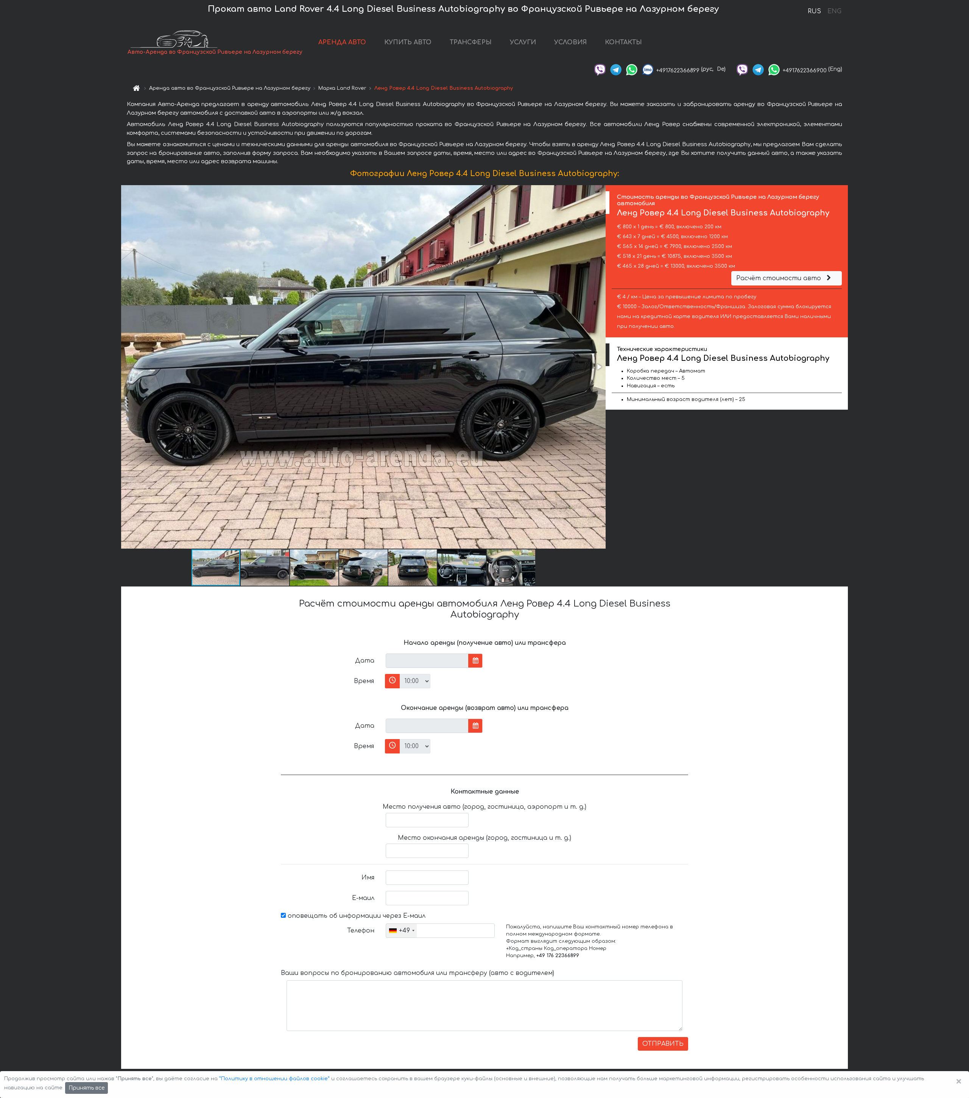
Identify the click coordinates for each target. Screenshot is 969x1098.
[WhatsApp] (632, 69)
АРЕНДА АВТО (342, 42)
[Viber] (600, 69)
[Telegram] (616, 69)
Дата (364, 660)
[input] (427, 660)
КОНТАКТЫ (623, 42)
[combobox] (401, 930)
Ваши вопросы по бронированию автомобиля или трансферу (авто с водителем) (417, 973)
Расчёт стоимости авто (779, 278)
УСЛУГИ (523, 42)
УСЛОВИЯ (570, 42)
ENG (834, 11)
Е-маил (363, 898)
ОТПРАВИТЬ (663, 1043)
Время (364, 681)
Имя (367, 877)
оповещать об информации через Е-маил (355, 915)
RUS (814, 11)
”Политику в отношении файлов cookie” (274, 1078)
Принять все (86, 1088)
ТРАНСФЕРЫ (471, 42)
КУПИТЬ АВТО (408, 42)
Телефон (360, 930)
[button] (599, 367)
